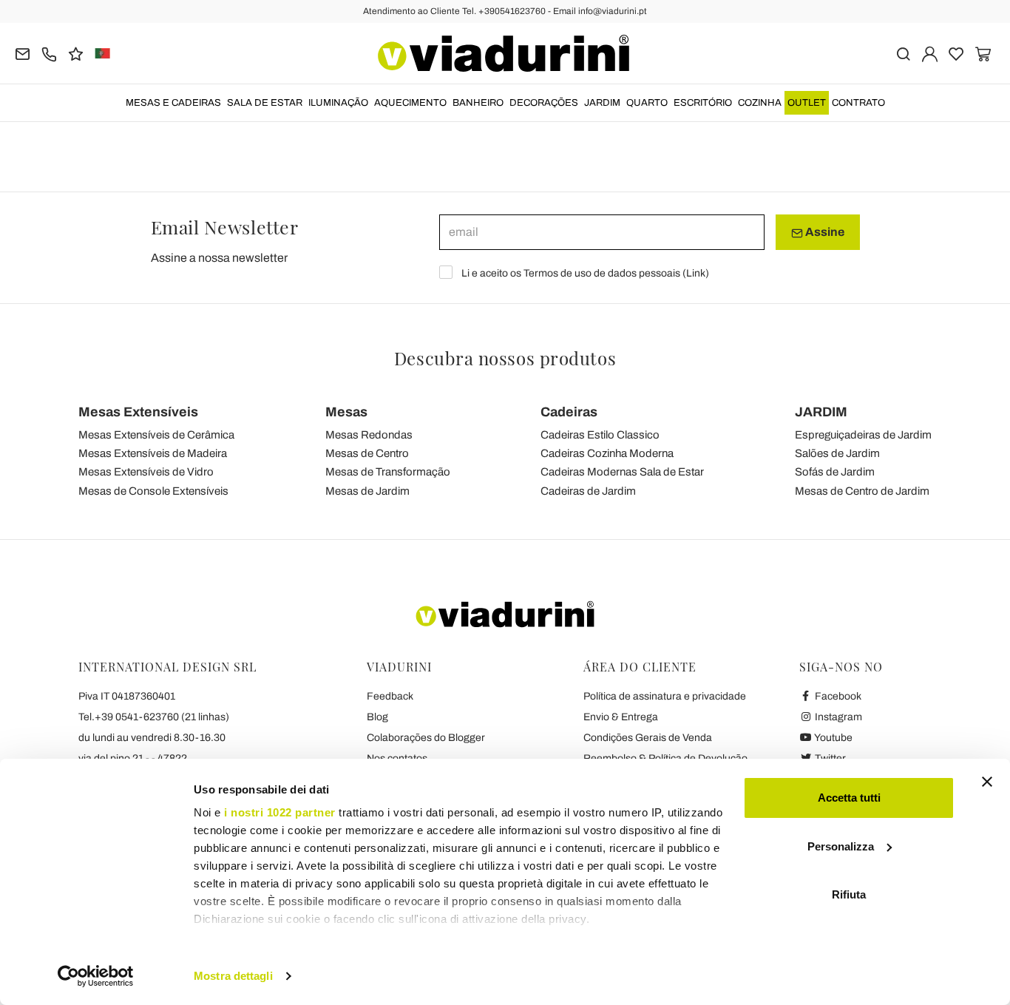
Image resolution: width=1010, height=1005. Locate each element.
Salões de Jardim (837, 453)
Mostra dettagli (233, 976)
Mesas (346, 412)
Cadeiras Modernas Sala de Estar (622, 472)
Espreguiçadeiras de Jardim (863, 435)
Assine (823, 232)
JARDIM (602, 103)
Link (695, 273)
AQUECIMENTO (410, 103)
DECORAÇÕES (543, 103)
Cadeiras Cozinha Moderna (607, 453)
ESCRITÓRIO (703, 103)
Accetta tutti (849, 797)
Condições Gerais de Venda (647, 737)
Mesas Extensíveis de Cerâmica (156, 435)
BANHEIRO (478, 103)
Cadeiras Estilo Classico (600, 435)
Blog (377, 717)
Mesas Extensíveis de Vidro (146, 472)
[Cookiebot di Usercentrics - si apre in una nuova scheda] (95, 976)
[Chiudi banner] (987, 781)
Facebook (837, 696)
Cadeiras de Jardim (588, 491)
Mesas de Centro (367, 453)
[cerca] (903, 52)
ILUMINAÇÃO (338, 103)
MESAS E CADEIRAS (173, 103)
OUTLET (806, 103)
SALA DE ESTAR (264, 103)
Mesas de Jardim (367, 491)
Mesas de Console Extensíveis (153, 491)
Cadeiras (568, 412)
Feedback (390, 696)
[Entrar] (930, 52)
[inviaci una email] (22, 52)
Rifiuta (849, 894)
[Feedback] (76, 52)
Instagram (837, 717)
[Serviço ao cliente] (49, 52)
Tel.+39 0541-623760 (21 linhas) (153, 717)
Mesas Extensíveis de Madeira (152, 453)
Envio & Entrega (620, 717)
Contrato (858, 103)
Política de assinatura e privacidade (664, 696)
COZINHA (760, 103)
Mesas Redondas (369, 435)
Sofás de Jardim (835, 472)
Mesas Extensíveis (138, 412)
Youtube (833, 737)
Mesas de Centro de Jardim (862, 491)
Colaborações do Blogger (426, 737)
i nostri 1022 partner (280, 812)
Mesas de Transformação (387, 472)
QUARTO (647, 103)
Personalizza (840, 846)
